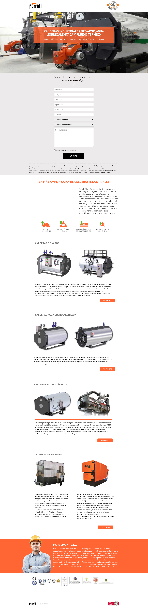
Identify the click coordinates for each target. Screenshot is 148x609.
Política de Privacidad (71, 150)
